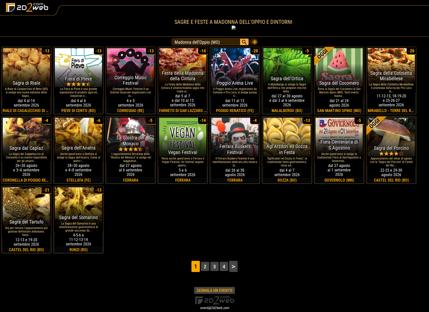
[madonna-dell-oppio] (254, 40)
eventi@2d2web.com (214, 308)
